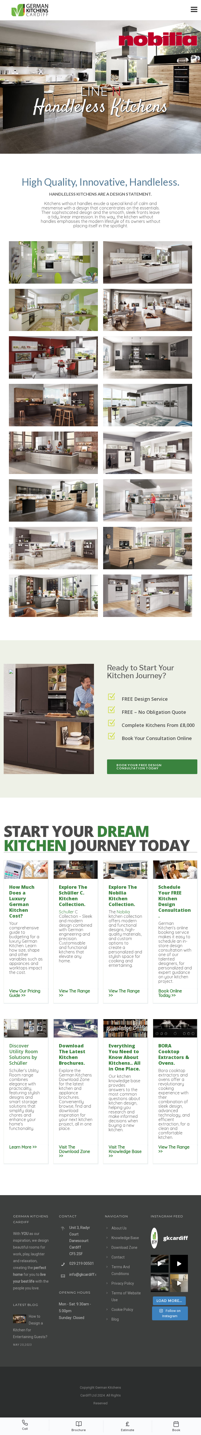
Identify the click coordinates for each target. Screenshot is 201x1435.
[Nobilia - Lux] (147, 262)
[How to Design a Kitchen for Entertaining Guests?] (19, 1319)
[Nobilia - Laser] (53, 357)
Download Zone (124, 1247)
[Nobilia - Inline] (147, 310)
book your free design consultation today (138, 766)
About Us (119, 1228)
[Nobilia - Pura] (53, 262)
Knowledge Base (125, 1238)
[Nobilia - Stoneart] (147, 405)
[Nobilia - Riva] (53, 500)
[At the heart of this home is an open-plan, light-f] (179, 1283)
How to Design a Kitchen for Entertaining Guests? (30, 1326)
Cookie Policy (122, 1309)
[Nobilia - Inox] (53, 453)
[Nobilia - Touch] (53, 405)
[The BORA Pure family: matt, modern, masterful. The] (160, 1264)
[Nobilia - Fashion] (147, 453)
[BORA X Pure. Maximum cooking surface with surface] (160, 1283)
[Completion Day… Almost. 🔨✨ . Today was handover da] (179, 1264)
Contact (118, 1257)
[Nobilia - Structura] (147, 357)
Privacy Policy (122, 1283)
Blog (115, 1319)
